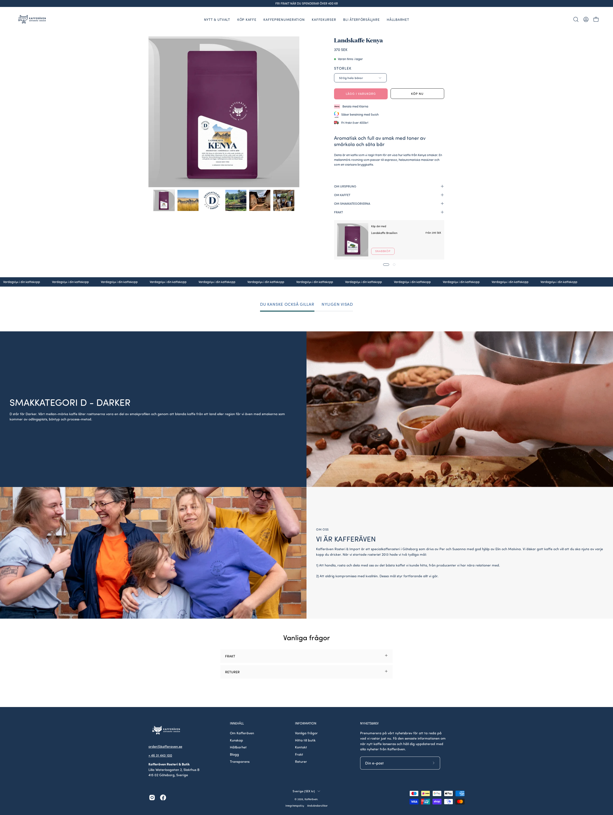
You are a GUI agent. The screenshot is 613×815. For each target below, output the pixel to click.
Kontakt (301, 747)
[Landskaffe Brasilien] (352, 239)
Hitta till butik (305, 740)
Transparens (240, 761)
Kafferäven (311, 799)
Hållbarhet (238, 747)
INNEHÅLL (237, 723)
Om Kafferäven (242, 733)
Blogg (234, 754)
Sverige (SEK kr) (304, 791)
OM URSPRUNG (345, 186)
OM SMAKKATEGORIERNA (352, 203)
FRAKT (338, 212)
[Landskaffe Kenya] (164, 200)
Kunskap (236, 740)
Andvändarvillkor (317, 805)
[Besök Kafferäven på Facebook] (163, 797)
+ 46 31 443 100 (160, 755)
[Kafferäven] (32, 19)
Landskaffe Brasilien (384, 232)
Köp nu (417, 94)
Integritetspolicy (294, 805)
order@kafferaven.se (165, 746)
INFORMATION (305, 723)
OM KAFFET (342, 195)
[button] (576, 19)
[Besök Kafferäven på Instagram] (152, 797)
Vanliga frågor (306, 733)
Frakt (299, 754)
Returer (301, 761)
